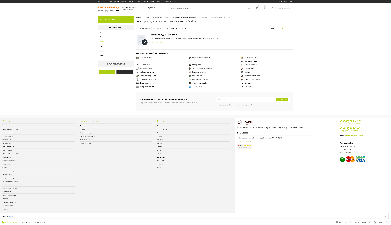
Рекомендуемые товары (87, 136)
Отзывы (116, 1)
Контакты (145, 1)
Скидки (138, 1)
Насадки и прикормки (199, 72)
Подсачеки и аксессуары (148, 79)
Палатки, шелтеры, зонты (148, 76)
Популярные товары (86, 133)
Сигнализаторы (145, 83)
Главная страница (157, 42)
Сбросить (124, 72)
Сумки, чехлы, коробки (199, 83)
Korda (102, 51)
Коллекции (160, 160)
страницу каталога (173, 38)
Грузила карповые (251, 61)
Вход (280, 1)
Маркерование (249, 68)
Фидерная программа (147, 87)
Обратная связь (11, 222)
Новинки (82, 129)
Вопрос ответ (168, 1)
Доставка (130, 1)
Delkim (102, 32)
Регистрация (288, 1)
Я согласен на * (235, 105)
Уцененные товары (85, 143)
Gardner (102, 41)
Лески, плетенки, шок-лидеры (202, 68)
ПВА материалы (197, 76)
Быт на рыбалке (145, 57)
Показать (107, 72)
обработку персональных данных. (239, 105)
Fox (101, 37)
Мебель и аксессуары (147, 72)
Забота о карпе (145, 65)
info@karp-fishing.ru (41, 222)
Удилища (248, 83)
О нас (99, 1)
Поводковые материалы (253, 76)
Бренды (159, 1)
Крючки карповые (146, 68)
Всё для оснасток (250, 57)
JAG (101, 46)
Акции (159, 167)
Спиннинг (248, 87)
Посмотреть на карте (244, 141)
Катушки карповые (251, 65)
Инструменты (197, 65)
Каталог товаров (107, 19)
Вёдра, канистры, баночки (201, 57)
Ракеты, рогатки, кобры (252, 79)
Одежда (247, 72)
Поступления (84, 126)
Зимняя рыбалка (198, 87)
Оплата (123, 1)
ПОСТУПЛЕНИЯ (107, 1)
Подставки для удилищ (200, 79)
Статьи (152, 1)
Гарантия (160, 164)
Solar (101, 55)
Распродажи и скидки (86, 140)
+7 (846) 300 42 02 (26, 222)
